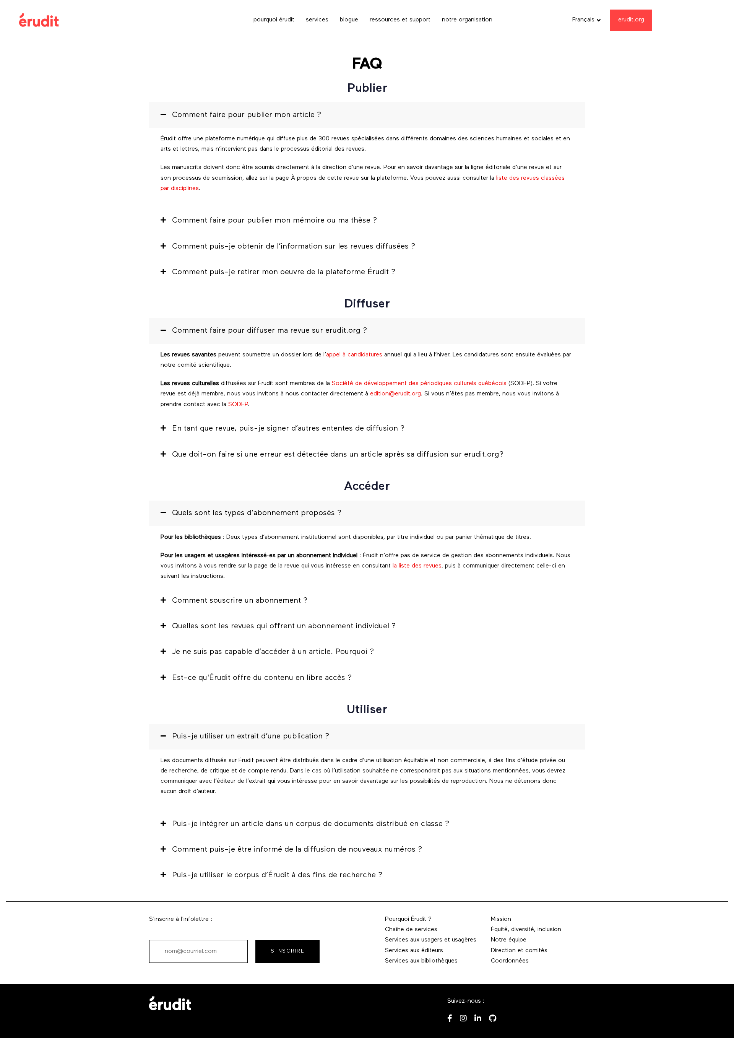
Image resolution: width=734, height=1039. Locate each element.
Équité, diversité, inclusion (526, 930)
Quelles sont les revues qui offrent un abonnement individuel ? (284, 626)
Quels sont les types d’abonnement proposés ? (256, 513)
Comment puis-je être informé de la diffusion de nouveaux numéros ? (297, 850)
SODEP (238, 405)
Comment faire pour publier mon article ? (246, 115)
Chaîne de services (411, 930)
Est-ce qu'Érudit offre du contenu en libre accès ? (262, 678)
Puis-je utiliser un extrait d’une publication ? (250, 736)
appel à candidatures (354, 355)
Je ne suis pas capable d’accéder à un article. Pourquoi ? (273, 652)
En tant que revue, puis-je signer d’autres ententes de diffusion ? (288, 429)
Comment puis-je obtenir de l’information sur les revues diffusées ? (293, 246)
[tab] (367, 115)
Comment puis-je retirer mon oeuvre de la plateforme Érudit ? (283, 272)
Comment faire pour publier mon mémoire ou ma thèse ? (274, 220)
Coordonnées (510, 961)
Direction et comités (519, 951)
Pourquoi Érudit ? (408, 919)
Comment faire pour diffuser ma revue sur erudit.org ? (269, 331)
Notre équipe (508, 940)
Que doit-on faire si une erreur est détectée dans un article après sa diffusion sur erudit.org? (337, 455)
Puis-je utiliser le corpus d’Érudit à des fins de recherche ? (277, 875)
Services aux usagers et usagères (430, 940)
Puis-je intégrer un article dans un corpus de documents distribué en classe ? (310, 824)
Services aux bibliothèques (421, 961)
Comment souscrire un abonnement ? (239, 601)
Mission (501, 919)
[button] (586, 20)
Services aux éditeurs (414, 951)
